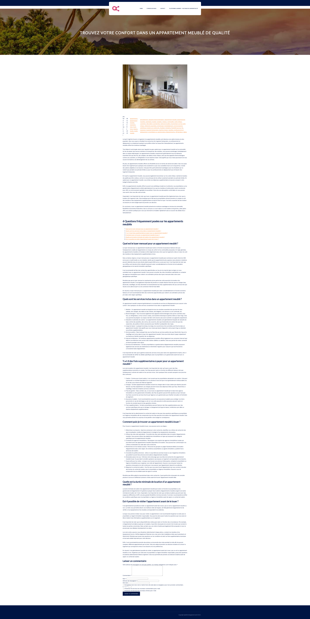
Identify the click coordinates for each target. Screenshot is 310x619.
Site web (125, 583)
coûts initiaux (178, 122)
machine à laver (163, 130)
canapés (159, 122)
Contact (162, 8)
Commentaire (127, 575)
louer (134, 127)
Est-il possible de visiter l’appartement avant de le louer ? (142, 239)
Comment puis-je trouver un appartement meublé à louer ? (143, 235)
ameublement (144, 119)
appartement (133, 118)
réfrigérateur (179, 132)
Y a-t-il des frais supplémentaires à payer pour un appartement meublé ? (147, 233)
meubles (170, 130)
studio (132, 131)
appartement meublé (171, 119)
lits (182, 128)
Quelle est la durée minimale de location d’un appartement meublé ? (145, 237)
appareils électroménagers (156, 119)
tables (185, 132)
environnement (178, 126)
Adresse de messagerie (130, 581)
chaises (164, 122)
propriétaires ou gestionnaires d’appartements (161, 132)
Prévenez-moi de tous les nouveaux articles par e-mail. (140, 590)
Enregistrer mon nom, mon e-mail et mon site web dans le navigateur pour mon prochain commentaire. (154, 585)
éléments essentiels (150, 126)
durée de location (165, 124)
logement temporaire (152, 130)
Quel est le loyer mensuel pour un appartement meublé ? (142, 229)
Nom (124, 578)
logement (132, 125)
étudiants (168, 128)
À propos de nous (151, 8)
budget (154, 122)
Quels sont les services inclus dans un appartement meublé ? (143, 231)
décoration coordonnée (153, 124)
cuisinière (143, 124)
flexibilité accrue (176, 128)
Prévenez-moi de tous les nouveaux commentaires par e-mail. (142, 588)
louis (131, 129)
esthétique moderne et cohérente (149, 128)
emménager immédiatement (165, 126)
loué (131, 127)
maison (135, 129)
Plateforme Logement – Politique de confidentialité (183, 8)
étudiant (162, 128)
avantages (149, 122)
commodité (170, 122)
